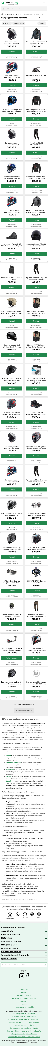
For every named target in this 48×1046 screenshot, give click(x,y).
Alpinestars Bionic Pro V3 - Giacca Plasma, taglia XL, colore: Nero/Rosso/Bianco (36, 110)
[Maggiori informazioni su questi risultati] (39, 17)
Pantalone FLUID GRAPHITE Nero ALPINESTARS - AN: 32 (36, 144)
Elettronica (6, 938)
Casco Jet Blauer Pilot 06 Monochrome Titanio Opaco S (36, 245)
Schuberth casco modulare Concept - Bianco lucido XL (12, 144)
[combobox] (26, 8)
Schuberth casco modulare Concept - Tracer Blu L (12, 77)
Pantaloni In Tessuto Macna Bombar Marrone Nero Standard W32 (36, 616)
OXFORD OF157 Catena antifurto (36, 582)
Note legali (24, 990)
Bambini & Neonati (10, 934)
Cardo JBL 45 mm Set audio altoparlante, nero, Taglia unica (36, 380)
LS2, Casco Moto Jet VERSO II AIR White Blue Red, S (36, 649)
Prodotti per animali (11, 952)
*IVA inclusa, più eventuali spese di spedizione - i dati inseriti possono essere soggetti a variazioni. (24, 1041)
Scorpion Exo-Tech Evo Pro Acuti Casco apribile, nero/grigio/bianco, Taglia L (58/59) (11, 548)
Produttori (18, 23)
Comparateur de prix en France (24, 1034)
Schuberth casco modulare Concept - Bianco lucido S (12, 447)
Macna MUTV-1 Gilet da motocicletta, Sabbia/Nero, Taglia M (36, 346)
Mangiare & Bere (9, 945)
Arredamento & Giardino (13, 927)
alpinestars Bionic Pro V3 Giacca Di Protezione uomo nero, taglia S (36, 177)
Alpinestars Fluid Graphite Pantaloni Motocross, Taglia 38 (36, 279)
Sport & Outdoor (9, 958)
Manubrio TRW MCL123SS (36, 76)
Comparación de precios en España (24, 1028)
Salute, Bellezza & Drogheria (15, 955)
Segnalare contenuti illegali (24, 704)
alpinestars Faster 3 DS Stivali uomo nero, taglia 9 (11, 245)
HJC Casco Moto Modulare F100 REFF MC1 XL (11, 514)
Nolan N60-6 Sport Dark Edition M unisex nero (11, 380)
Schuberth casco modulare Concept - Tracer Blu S (12, 211)
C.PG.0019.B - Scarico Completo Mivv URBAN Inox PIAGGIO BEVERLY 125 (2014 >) (11, 582)
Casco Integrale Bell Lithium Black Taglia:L (12, 346)
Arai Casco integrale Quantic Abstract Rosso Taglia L (11, 413)
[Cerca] (3, 8)
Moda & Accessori (10, 948)
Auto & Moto (12, 14)
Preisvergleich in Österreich (24, 1014)
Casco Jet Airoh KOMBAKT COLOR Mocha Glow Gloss (11, 312)
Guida (24, 1004)
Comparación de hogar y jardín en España (24, 1031)
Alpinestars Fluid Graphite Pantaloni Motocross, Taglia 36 (36, 481)
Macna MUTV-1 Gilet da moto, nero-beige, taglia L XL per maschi (36, 312)
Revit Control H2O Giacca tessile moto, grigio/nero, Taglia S (36, 211)
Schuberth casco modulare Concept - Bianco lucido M (12, 43)
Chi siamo (24, 1001)
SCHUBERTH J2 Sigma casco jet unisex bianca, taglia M (36, 548)
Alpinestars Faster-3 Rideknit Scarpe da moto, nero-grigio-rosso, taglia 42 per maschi (36, 413)
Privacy (24, 993)
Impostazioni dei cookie (24, 1007)
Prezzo (5, 23)
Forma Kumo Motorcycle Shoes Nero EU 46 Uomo (36, 683)
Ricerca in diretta (24, 995)
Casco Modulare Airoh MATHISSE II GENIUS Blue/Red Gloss (12, 177)
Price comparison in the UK (24, 1025)
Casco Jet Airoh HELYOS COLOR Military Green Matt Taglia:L (11, 616)
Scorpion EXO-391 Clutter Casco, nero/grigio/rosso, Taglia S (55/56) (36, 447)
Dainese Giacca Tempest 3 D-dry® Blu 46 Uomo (36, 43)
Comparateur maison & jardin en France (24, 1037)
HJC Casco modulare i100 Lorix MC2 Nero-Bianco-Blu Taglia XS (12, 110)
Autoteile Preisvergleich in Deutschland (24, 1019)
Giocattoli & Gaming (11, 941)
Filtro (43, 23)
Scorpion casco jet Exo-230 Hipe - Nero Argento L (11, 683)
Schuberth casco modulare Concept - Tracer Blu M (12, 481)
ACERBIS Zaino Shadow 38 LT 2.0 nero (11, 279)
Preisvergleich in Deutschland (24, 1016)
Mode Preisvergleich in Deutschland (24, 1022)
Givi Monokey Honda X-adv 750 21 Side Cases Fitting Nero (36, 514)
